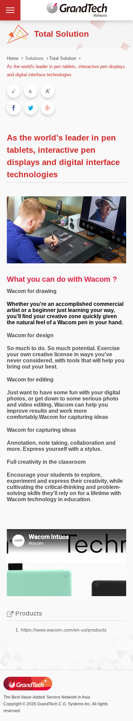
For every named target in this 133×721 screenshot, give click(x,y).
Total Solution (62, 58)
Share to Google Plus (48, 108)
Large (48, 91)
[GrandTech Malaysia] (76, 10)
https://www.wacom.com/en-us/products (63, 630)
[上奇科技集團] (27, 683)
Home (12, 58)
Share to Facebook (13, 108)
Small (13, 91)
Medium (31, 91)
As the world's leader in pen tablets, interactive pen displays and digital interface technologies (66, 70)
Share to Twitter (31, 108)
